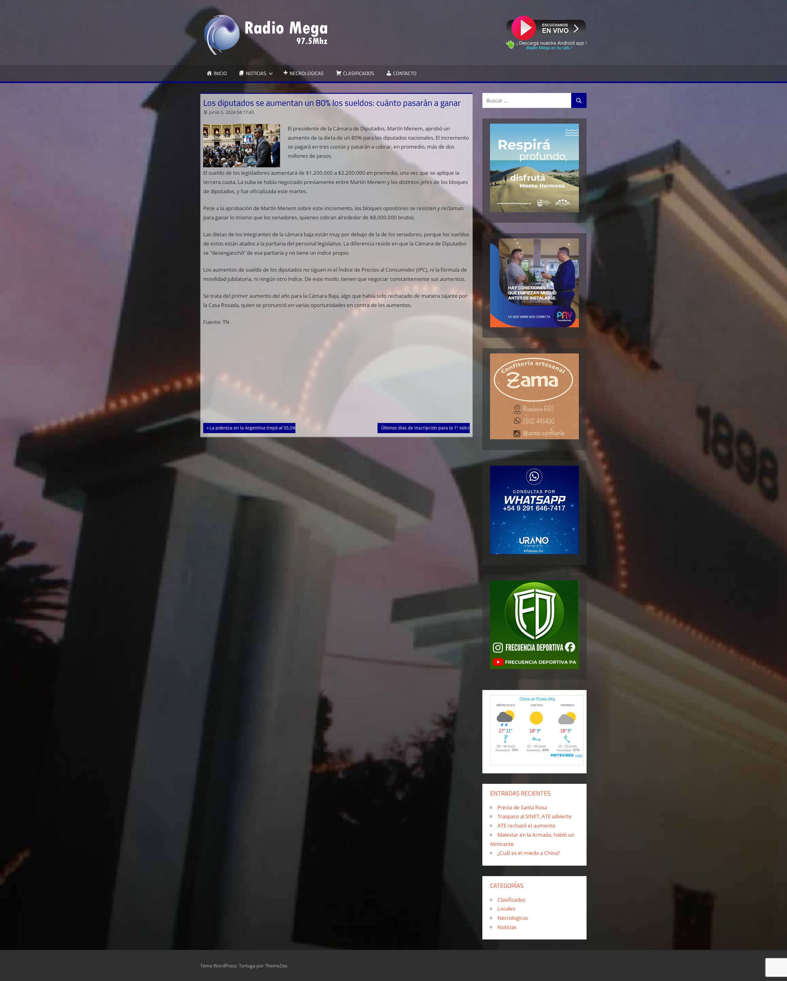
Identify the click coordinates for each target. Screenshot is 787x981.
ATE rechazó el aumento (526, 825)
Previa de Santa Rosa (522, 807)
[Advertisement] (336, 377)
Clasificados (511, 899)
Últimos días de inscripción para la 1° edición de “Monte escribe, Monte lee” (459, 428)
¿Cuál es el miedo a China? (528, 852)
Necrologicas (512, 917)
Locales (506, 908)
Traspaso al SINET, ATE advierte (534, 816)
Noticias (506, 927)
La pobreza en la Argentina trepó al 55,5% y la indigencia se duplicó (279, 428)
